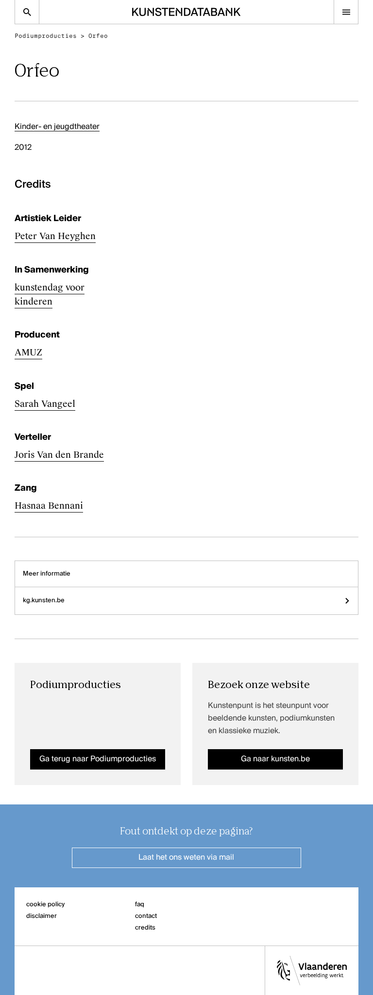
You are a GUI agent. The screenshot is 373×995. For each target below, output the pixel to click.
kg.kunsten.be (44, 600)
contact (146, 916)
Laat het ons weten (186, 858)
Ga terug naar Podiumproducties (97, 759)
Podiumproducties (46, 36)
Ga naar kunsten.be (275, 759)
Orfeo (98, 36)
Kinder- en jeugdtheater (57, 127)
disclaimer (41, 916)
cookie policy (45, 904)
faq (139, 904)
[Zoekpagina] (27, 12)
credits (145, 928)
